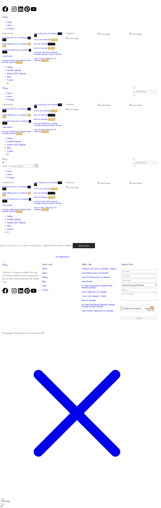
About (9, 25)
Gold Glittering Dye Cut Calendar (14, 44)
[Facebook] (5, 9)
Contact (10, 80)
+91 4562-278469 (89, 9)
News (44, 285)
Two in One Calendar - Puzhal (94, 296)
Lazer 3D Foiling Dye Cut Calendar (15, 50)
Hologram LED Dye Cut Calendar (14, 37)
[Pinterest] (27, 9)
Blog (9, 76)
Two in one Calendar (42, 39)
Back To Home (84, 245)
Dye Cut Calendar (40, 44)
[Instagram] (14, 9)
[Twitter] (10, 11)
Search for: (6, 166)
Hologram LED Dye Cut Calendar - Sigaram (99, 268)
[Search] (36, 166)
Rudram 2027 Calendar (16, 73)
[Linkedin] (21, 9)
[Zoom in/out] (1, 500)
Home (9, 22)
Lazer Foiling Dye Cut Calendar (45, 33)
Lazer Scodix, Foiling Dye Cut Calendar (45, 59)
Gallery (10, 67)
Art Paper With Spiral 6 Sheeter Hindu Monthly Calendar (16, 61)
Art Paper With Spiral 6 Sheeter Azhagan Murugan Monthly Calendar (48, 53)
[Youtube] (34, 9)
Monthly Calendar (14, 70)
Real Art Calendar (40, 48)
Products (10, 28)
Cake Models (7, 56)
